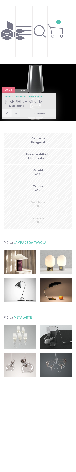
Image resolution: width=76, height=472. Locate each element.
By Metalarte (16, 105)
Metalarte (23, 317)
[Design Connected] (13, 32)
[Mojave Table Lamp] (20, 262)
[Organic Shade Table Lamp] (56, 290)
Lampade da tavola (37, 96)
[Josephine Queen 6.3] (20, 337)
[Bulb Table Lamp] (56, 262)
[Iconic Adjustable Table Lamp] (20, 290)
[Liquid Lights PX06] (56, 337)
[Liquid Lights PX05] (20, 365)
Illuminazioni (19, 96)
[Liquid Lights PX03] (56, 365)
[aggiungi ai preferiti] (16, 113)
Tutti (8, 96)
